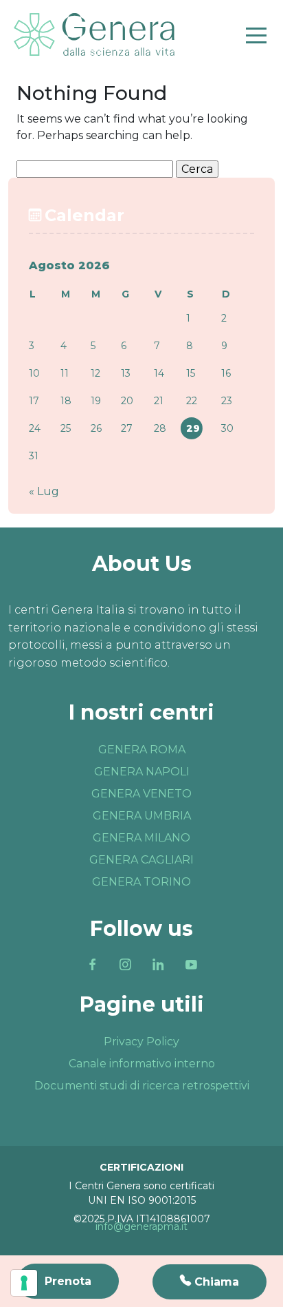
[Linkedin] (158, 965)
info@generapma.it (141, 1226)
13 (126, 373)
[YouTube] (191, 965)
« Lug (44, 491)
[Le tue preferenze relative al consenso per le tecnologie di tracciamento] (24, 1283)
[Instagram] (125, 965)
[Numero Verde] (209, 1281)
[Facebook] (92, 965)
